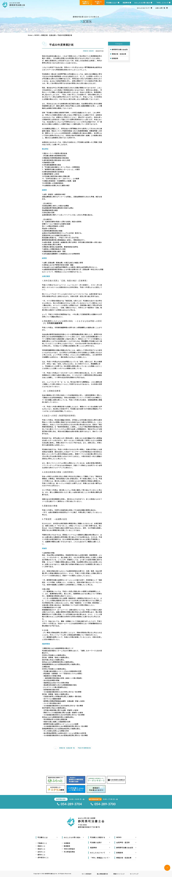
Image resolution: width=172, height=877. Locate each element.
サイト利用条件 (87, 874)
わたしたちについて (143, 8)
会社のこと (42, 852)
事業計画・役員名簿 (119, 54)
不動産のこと (42, 843)
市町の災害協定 (69, 849)
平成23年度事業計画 (84, 748)
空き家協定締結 (69, 852)
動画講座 (67, 846)
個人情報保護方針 (102, 874)
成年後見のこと (43, 857)
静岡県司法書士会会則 (120, 49)
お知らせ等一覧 (160, 8)
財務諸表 (115, 58)
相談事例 (126, 3)
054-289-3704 (71, 804)
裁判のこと (42, 855)
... (55, 748)
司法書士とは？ (111, 3)
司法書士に (85, 2)
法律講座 (67, 843)
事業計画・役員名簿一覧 (67, 748)
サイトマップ (134, 874)
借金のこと (42, 849)
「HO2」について (162, 3)
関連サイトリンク (119, 874)
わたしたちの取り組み (142, 3)
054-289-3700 (105, 804)
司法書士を (98, 2)
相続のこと (42, 846)
